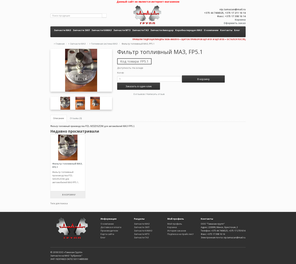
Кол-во (120, 72)
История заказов (176, 230)
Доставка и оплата (111, 227)
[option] (81, 70)
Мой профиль (174, 223)
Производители (109, 230)
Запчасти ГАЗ (140, 30)
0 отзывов (139, 94)
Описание (58, 118)
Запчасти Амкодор (162, 30)
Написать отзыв (156, 94)
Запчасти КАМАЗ (101, 30)
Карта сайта (107, 234)
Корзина (172, 227)
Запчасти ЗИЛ (81, 30)
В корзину (203, 79)
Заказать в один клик (139, 86)
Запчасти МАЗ (62, 30)
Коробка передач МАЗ (188, 30)
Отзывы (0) (76, 118)
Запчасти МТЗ (122, 30)
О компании (211, 30)
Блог (237, 30)
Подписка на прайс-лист (180, 234)
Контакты (226, 30)
